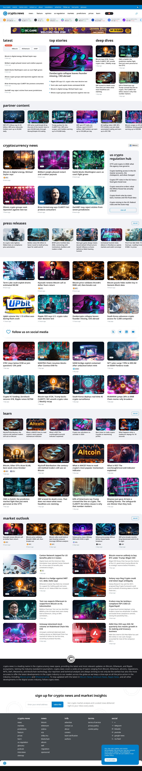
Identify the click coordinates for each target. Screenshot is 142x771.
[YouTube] (133, 331)
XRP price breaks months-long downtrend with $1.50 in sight (128, 539)
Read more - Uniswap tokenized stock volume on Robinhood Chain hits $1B (19, 633)
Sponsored (45, 752)
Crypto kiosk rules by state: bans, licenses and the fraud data (123, 196)
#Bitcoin (15, 49)
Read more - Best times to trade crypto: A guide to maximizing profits (106, 424)
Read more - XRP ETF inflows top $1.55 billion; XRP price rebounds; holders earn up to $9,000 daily (13, 117)
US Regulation (59, 13)
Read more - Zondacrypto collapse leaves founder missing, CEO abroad (88, 304)
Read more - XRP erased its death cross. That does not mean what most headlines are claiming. (106, 78)
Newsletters (49, 7)
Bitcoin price (9, 20)
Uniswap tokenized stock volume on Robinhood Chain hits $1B (54, 626)
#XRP (36, 49)
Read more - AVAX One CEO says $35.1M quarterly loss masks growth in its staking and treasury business (89, 633)
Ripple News (113, 677)
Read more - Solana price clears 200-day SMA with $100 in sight (83, 529)
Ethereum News (100, 677)
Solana (75, 542)
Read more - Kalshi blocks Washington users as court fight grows (88, 159)
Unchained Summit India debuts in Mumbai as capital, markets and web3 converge (111, 245)
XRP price (38, 20)
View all (123, 210)
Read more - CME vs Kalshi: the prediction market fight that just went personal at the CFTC (129, 51)
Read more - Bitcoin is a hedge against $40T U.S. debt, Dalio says (19, 587)
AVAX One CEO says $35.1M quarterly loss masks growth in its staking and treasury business (123, 628)
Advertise (58, 7)
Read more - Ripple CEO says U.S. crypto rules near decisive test (53, 304)
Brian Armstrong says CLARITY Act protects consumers (53, 208)
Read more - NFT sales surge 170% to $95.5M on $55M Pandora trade (123, 351)
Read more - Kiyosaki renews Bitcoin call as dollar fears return (53, 270)
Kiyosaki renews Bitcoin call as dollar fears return (52, 283)
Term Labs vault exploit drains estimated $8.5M (68, 85)
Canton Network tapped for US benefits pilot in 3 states (54, 556)
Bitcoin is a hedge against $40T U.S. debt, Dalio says (54, 579)
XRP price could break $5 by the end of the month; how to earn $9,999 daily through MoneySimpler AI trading (38, 128)
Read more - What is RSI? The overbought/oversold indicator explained (59, 424)
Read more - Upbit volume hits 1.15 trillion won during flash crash (19, 304)
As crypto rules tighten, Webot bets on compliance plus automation (12, 245)
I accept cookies (110, 760)
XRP (122, 544)
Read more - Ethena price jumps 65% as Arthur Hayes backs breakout (106, 529)
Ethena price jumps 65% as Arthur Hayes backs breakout (105, 539)
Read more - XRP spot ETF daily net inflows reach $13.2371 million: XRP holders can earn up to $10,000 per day (87, 117)
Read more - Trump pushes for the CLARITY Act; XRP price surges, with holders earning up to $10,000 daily (62, 117)
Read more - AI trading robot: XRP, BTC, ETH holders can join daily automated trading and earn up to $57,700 (111, 117)
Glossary (83, 7)
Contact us (32, 7)
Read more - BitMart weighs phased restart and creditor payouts (53, 159)
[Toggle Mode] (138, 7)
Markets (70, 13)
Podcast (21, 749)
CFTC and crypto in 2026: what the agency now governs (122, 165)
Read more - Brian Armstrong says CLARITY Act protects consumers (53, 195)
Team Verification (71, 735)
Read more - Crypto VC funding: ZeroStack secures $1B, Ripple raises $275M (19, 384)
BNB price (52, 20)
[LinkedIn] (126, 331)
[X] (113, 331)
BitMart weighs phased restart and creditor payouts (52, 173)
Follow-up (66, 7)
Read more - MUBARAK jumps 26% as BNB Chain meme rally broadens (123, 384)
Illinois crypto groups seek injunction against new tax (70, 93)
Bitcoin (6, 177)
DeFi (42, 745)
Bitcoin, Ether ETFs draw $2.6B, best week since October (17, 466)
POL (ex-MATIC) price (130, 20)
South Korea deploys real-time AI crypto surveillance (88, 397)
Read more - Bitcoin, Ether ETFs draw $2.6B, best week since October (19, 453)
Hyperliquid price (81, 20)
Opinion (48, 13)
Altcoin (43, 742)
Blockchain (45, 739)
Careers (67, 732)
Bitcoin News (86, 677)
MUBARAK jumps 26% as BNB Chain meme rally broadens (120, 397)
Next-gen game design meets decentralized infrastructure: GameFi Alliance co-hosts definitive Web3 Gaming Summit (86, 247)
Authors (68, 739)
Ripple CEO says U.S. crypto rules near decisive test (69, 81)
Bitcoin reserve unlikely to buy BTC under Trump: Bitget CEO (123, 556)
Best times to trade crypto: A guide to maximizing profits (105, 434)
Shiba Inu (44, 735)
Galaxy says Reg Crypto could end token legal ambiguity (122, 579)
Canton (42, 570)
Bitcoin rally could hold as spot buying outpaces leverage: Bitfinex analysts (58, 539)
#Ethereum (26, 49)
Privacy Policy (93, 725)
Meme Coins (23, 7)
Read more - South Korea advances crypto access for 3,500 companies (123, 304)
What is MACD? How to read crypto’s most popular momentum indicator (36, 434)
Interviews (22, 752)
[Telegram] (119, 331)
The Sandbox (76, 369)
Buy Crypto (6, 7)
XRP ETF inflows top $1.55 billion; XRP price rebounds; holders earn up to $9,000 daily (13, 128)
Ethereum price (25, 20)
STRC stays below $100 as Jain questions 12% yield (16, 364)
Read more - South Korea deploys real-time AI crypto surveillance (88, 384)
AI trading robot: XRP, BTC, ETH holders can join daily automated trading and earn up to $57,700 (111, 128)
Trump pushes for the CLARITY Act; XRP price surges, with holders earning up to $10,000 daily (62, 128)
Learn (98, 13)
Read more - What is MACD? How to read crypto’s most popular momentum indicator (36, 424)
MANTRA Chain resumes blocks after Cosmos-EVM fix (52, 364)
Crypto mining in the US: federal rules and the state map (123, 203)
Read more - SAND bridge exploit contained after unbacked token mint (88, 351)
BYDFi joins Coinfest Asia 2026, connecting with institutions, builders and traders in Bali (61, 246)
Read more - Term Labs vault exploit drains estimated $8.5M (19, 270)
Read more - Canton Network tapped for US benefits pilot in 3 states (19, 564)
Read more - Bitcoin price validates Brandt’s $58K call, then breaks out (88, 270)
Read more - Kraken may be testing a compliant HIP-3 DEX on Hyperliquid (89, 610)
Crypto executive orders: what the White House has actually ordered (122, 188)
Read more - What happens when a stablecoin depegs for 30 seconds (129, 424)
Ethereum (13, 471)
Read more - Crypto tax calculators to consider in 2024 (83, 424)
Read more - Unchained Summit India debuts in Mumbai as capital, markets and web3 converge (111, 234)
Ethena (99, 544)
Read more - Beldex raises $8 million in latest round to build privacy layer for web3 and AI (38, 234)
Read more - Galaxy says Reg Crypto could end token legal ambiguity (89, 587)
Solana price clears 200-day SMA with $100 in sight (82, 538)
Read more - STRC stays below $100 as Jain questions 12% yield (19, 351)
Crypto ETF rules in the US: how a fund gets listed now (123, 181)
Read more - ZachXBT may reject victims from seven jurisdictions (88, 195)
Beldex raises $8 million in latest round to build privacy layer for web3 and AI (38, 245)
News (31, 13)
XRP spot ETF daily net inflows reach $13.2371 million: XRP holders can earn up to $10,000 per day (86, 128)
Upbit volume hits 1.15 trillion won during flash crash (18, 317)
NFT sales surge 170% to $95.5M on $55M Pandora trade (121, 364)
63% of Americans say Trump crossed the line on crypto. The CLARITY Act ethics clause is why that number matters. (128, 89)
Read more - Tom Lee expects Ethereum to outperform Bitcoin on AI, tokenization (19, 610)
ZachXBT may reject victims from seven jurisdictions (87, 208)
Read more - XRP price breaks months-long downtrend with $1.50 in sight (129, 529)
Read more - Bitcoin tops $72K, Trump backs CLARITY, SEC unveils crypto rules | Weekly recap (106, 51)
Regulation (45, 749)
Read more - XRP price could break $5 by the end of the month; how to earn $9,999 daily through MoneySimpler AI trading (38, 117)
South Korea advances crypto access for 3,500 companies (120, 317)
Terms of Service (94, 722)
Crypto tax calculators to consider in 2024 (81, 433)
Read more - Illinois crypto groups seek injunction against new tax (19, 195)
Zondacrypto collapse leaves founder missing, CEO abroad (68, 74)
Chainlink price (114, 20)
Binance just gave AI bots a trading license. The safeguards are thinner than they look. (121, 501)
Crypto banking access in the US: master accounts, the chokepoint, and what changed (123, 173)
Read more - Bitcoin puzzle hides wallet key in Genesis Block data (123, 270)
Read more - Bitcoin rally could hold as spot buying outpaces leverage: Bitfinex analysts (59, 529)
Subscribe (57, 704)
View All (135, 223)
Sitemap (21, 755)
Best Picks (75, 7)
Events (14, 7)
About (41, 7)
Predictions (81, 13)
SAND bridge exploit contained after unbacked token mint (86, 364)
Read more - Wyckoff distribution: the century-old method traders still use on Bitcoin (13, 424)
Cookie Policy (93, 729)
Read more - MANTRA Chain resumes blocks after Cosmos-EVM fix (53, 351)
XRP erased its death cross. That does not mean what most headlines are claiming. (105, 88)
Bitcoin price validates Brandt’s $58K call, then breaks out (87, 283)
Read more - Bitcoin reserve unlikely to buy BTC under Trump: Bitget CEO (89, 564)
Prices (91, 13)
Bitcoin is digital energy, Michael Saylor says (66, 89)
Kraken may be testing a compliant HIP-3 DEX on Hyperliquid (120, 603)
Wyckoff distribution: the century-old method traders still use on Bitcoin (13, 434)
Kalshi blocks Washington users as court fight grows (88, 173)
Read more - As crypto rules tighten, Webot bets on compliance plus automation (13, 234)
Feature (40, 13)
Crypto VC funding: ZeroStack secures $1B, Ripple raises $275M (18, 397)
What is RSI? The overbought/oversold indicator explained (57, 434)
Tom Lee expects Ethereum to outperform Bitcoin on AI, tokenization (53, 603)
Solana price (66, 20)
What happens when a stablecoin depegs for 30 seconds (127, 434)
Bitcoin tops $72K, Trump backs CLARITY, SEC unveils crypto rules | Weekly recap (105, 61)
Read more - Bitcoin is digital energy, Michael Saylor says (19, 159)
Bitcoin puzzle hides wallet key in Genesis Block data (122, 283)
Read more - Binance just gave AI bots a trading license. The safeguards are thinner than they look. (123, 487)
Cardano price (98, 20)
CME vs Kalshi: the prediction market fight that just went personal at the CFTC (128, 62)
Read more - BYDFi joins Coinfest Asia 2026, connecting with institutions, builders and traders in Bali (62, 234)
